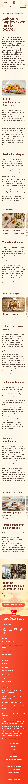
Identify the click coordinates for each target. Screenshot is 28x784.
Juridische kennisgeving (14, 772)
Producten (13, 6)
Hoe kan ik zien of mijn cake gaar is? (11, 702)
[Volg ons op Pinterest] (4, 634)
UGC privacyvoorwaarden (13, 769)
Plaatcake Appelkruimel (8, 681)
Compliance (14, 762)
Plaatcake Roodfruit (7, 670)
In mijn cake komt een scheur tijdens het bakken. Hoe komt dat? (12, 691)
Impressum (14, 776)
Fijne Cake (5, 663)
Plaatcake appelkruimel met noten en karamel (12, 646)
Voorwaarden (13, 756)
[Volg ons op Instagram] (10, 630)
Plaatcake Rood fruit (7, 641)
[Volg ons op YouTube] (15, 630)
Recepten (4, 6)
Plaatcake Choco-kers (7, 654)
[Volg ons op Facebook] (4, 630)
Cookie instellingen (14, 743)
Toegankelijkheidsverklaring (13, 766)
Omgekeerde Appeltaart (8, 678)
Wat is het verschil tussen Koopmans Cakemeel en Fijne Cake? (11, 697)
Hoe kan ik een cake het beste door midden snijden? (13, 707)
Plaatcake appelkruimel (8, 651)
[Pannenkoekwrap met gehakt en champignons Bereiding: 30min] (13, 503)
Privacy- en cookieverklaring (13, 759)
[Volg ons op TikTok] (21, 630)
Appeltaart (5, 674)
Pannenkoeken (6, 667)
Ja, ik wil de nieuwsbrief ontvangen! (13, 604)
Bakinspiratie (23, 6)
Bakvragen (14, 753)
